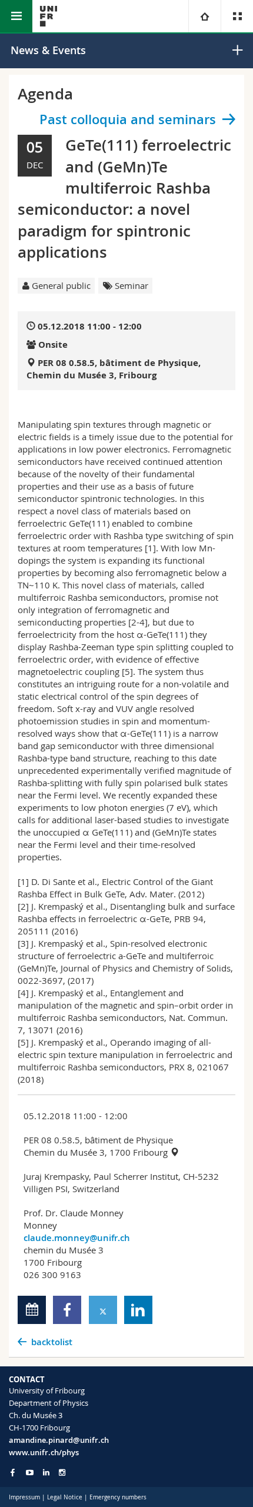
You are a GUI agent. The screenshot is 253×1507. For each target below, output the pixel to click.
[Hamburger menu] (16, 16)
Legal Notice (64, 1497)
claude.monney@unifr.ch (77, 1238)
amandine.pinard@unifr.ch (59, 1440)
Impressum (24, 1497)
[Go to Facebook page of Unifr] (12, 1472)
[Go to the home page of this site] (48, 16)
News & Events (48, 50)
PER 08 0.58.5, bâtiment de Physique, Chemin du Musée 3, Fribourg (113, 369)
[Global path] (204, 16)
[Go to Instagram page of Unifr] (62, 1472)
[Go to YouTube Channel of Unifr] (30, 1472)
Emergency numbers (118, 1497)
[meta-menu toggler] (237, 16)
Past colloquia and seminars (127, 119)
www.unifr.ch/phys (44, 1452)
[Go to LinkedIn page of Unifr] (46, 1472)
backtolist (51, 1342)
